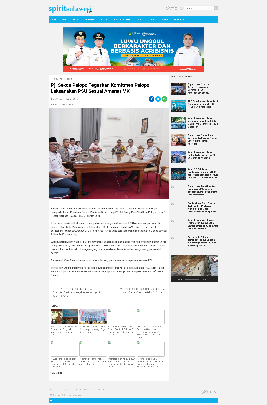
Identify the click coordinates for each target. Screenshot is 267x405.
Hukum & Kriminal (122, 19)
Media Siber (89, 389)
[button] (195, 269)
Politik (103, 19)
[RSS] (181, 7)
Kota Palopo (66, 79)
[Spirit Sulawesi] (70, 12)
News (64, 19)
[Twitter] (176, 7)
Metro (76, 19)
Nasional (89, 19)
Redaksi (78, 389)
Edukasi (164, 19)
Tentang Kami (65, 389)
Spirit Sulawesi (66, 104)
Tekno (152, 19)
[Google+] (171, 7)
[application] (194, 268)
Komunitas (179, 19)
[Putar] (174, 279)
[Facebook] (167, 7)
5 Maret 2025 (71, 99)
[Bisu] (209, 279)
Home (53, 19)
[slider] (192, 279)
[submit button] (216, 8)
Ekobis (139, 19)
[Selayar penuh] (214, 279)
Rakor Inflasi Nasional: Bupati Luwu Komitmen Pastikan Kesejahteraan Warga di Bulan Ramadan (76, 292)
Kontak (101, 389)
